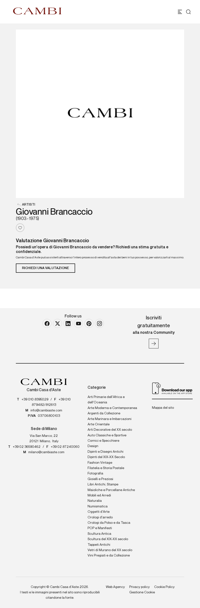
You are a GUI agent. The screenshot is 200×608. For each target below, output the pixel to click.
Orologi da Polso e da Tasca (109, 522)
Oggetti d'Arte (99, 512)
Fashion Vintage (100, 462)
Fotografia (95, 473)
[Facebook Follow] (46, 323)
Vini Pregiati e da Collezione (109, 555)
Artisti (28, 204)
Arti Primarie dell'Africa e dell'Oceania (106, 399)
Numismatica (98, 506)
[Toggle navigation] (180, 12)
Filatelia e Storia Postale (106, 468)
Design (93, 446)
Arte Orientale (99, 424)
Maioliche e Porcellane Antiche (111, 490)
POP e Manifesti (100, 528)
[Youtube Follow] (78, 323)
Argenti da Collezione (104, 413)
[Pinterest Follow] (88, 323)
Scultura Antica (99, 533)
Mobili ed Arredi (99, 495)
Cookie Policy (164, 587)
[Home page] (37, 11)
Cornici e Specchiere (103, 440)
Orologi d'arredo (100, 517)
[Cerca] (188, 12)
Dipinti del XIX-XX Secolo (106, 457)
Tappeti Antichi (99, 544)
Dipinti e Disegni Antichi (105, 451)
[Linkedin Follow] (67, 323)
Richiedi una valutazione (45, 268)
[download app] (172, 388)
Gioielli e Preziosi (100, 479)
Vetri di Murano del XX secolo (110, 550)
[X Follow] (57, 323)
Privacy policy (139, 587)
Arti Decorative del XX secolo (110, 429)
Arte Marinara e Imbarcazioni (109, 419)
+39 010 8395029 (34, 399)
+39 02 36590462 (26, 447)
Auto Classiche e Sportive (107, 435)
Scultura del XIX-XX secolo (108, 539)
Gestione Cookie (142, 592)
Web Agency (115, 587)
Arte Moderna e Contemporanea (112, 408)
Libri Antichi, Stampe (103, 484)
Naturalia (95, 501)
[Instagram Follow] (99, 323)
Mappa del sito (163, 407)
